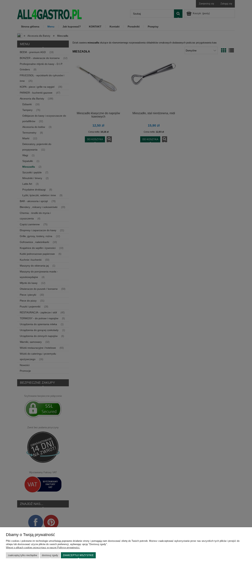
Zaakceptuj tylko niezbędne (22, 555)
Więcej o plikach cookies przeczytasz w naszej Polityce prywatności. (43, 547)
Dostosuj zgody (50, 555)
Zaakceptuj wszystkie (78, 555)
